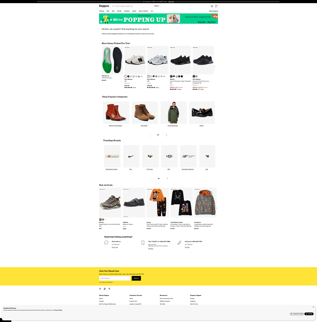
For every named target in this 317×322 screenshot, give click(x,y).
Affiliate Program (165, 301)
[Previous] (150, 135)
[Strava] (109, 289)
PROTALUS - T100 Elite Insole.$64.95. (112, 63)
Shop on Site (201, 22)
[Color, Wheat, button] (103, 219)
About (101, 298)
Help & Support (213, 11)
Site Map (162, 304)
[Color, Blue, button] (179, 76)
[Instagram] (100, 289)
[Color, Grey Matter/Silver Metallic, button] (161, 76)
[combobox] (132, 6)
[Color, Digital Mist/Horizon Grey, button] (139, 76)
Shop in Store (211, 22)
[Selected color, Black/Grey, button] (171, 76)
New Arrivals (194, 304)
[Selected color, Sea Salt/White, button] (125, 76)
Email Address (105, 278)
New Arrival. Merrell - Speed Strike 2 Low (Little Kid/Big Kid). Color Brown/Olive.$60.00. (110, 208)
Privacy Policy (58, 310)
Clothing (192, 301)
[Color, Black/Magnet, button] (153, 76)
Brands (192, 298)
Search (156, 6)
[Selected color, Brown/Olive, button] (100, 219)
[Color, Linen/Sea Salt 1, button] (133, 76)
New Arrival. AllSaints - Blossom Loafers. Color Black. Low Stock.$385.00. (134, 209)
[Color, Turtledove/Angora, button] (159, 76)
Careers (101, 301)
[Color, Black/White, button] (181, 76)
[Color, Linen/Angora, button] (136, 76)
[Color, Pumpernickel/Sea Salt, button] (128, 76)
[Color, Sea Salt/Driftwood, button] (156, 76)
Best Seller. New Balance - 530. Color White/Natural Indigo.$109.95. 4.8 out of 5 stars (157, 67)
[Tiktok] (104, 289)
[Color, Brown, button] (174, 76)
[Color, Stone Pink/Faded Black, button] (151, 76)
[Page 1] (158, 178)
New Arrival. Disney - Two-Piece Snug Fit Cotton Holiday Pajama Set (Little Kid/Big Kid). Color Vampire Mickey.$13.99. (158, 208)
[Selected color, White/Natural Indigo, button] (148, 76)
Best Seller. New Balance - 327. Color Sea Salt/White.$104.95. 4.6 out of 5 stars (135, 67)
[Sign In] (212, 6)
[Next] (214, 66)
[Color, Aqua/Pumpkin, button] (196, 76)
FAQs (131, 298)
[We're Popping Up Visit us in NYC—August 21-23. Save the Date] (158, 18)
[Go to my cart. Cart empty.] (216, 6)
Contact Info (133, 301)
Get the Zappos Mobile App (107, 304)
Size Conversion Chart (166, 298)
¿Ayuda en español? (135, 304)
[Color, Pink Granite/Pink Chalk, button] (131, 76)
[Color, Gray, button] (176, 76)
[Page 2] (160, 178)
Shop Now (171, 1)
